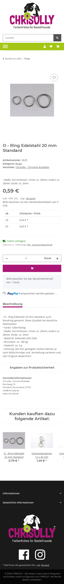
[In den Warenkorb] (5, 69)
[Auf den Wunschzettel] (54, 77)
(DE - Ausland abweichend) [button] (39, 244)
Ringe (18, 163)
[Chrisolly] (32, 16)
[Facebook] (24, 555)
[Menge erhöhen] (57, 258)
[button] (45, 46)
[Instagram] (40, 555)
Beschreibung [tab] (13, 304)
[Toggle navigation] (5, 46)
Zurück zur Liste (13, 58)
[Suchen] (57, 37)
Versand (30, 198)
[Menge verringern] (6, 258)
